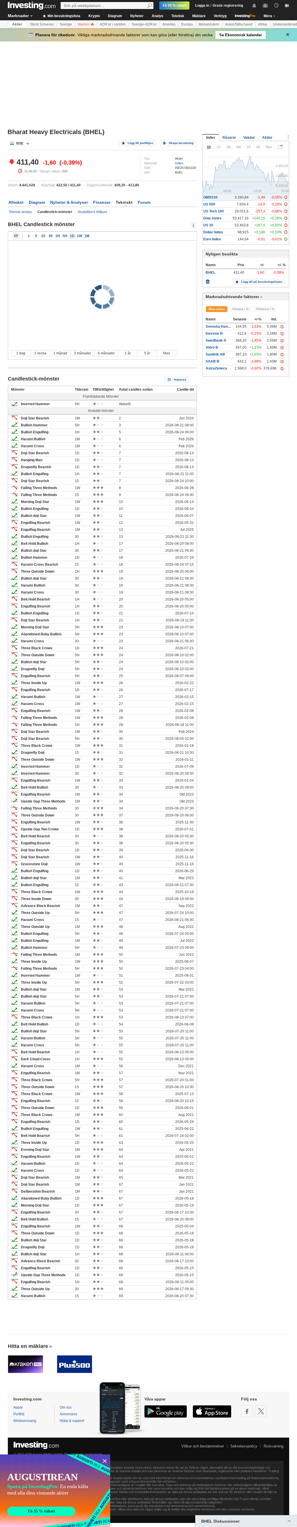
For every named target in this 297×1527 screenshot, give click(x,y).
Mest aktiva (217, 309)
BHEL (210, 273)
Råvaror (229, 138)
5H (65, 236)
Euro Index (212, 239)
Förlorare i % (265, 309)
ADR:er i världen (113, 24)
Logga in (202, 5)
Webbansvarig (24, 1421)
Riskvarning (273, 1446)
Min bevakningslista (63, 16)
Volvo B (212, 347)
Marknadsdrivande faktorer (232, 296)
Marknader (18, 15)
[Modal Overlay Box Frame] (55, 1490)
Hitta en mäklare (28, 1346)
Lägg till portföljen (140, 143)
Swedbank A (216, 340)
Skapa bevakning (181, 143)
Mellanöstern (209, 24)
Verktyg (220, 16)
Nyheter (137, 16)
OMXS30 (210, 197)
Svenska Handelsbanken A (228, 326)
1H (57, 236)
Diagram (115, 16)
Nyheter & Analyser (69, 202)
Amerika (168, 24)
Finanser (102, 202)
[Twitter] (261, 1411)
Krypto (94, 16)
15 (43, 236)
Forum (144, 202)
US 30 (208, 225)
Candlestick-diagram (16, 236)
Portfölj (18, 1414)
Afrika (262, 24)
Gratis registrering (228, 5)
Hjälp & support (72, 1421)
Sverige (66, 24)
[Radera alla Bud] (208, 280)
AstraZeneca (216, 368)
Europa (187, 24)
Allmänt (15, 202)
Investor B (214, 333)
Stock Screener (42, 24)
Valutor (249, 138)
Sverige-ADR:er (144, 24)
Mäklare (199, 16)
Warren (84, 24)
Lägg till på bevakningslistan (261, 281)
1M (86, 236)
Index (210, 138)
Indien (179, 163)
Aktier (17, 24)
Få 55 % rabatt (174, 5)
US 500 (209, 204)
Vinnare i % (240, 309)
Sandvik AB (215, 354)
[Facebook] (247, 1411)
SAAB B (212, 361)
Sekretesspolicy (243, 1446)
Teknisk (177, 16)
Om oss (66, 1407)
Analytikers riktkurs (92, 212)
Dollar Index (213, 232)
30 (50, 236)
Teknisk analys (20, 212)
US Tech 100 (213, 211)
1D (72, 236)
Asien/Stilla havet (238, 24)
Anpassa (180, 379)
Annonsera (68, 1414)
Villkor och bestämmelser (202, 1446)
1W (79, 236)
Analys (157, 16)
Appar (18, 1407)
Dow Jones (212, 218)
